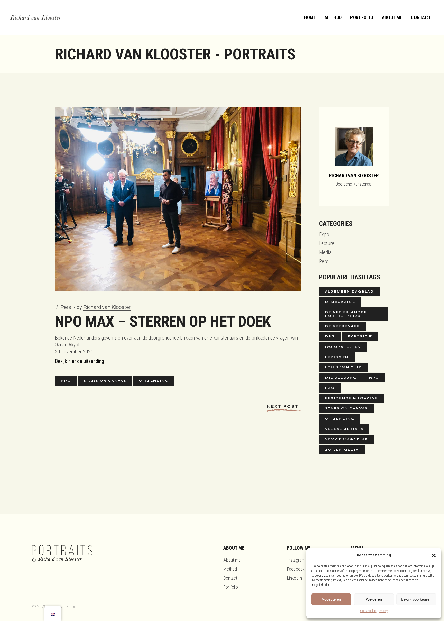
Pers (65, 307)
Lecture (326, 243)
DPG (330, 336)
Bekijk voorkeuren (416, 599)
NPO (66, 380)
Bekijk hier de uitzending (79, 361)
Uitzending (154, 380)
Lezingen (337, 357)
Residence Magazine (351, 398)
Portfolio (230, 587)
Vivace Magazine (346, 439)
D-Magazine (340, 302)
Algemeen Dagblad (349, 291)
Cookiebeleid (368, 611)
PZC (330, 388)
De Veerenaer (342, 326)
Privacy (383, 611)
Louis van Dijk (343, 367)
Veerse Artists (344, 429)
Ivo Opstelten (343, 347)
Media (325, 252)
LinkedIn (294, 578)
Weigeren (374, 599)
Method (230, 569)
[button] (433, 555)
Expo (324, 234)
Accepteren (331, 599)
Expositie (360, 336)
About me (232, 560)
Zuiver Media (342, 449)
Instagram (296, 560)
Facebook (296, 569)
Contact (230, 578)
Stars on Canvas (105, 380)
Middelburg (341, 377)
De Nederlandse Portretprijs (346, 314)
